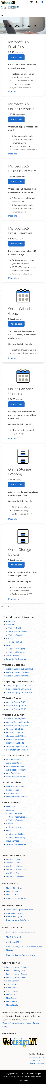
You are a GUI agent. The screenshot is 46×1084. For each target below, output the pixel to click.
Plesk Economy (12, 998)
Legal (29, 1023)
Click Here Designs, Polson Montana (20, 932)
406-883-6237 (38, 1060)
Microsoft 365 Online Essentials (21, 106)
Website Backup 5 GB (15, 702)
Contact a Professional (16, 659)
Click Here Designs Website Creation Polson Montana (24, 948)
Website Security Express (17, 725)
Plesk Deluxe (11, 1001)
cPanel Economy (12, 981)
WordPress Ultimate (15, 766)
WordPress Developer (16, 776)
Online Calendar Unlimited (20, 391)
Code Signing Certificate (16, 746)
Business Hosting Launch (16, 977)
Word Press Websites (17, 631)
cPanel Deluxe (12, 987)
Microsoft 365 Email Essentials (20, 230)
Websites (10, 624)
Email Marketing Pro (14, 916)
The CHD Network (13, 937)
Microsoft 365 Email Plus (18, 44)
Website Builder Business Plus (19, 669)
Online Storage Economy (19, 471)
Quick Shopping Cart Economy (19, 685)
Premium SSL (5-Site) (15, 739)
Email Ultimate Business (16, 796)
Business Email (12, 793)
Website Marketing (16, 652)
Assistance (10, 621)
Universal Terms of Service (13, 1023)
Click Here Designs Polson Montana (20, 955)
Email (8, 645)
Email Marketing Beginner (16, 913)
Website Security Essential (17, 722)
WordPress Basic (13, 759)
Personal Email (12, 790)
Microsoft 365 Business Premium (22, 168)
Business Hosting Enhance (17, 967)
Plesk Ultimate (12, 1005)
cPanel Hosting (15, 642)
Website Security (15, 635)
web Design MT (12, 942)
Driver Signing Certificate (17, 749)
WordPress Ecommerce (16, 770)
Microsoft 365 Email (17, 648)
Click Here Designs (10, 6)
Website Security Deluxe (16, 718)
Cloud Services (12, 655)
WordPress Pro (13, 773)
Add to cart (16, 57)
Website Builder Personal (17, 675)
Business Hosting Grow (15, 970)
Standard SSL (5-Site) (15, 732)
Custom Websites (36, 1057)
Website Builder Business (17, 672)
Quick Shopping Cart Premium (19, 692)
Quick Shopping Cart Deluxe (18, 689)
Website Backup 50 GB (16, 709)
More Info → (14, 91)
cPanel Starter (12, 984)
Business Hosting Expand (16, 974)
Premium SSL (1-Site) (15, 743)
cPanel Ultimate (12, 991)
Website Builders (15, 628)
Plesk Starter (11, 994)
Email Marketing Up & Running (18, 920)
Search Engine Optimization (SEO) (19, 909)
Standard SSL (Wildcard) (16, 736)
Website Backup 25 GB (16, 705)
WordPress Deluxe (14, 763)
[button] (4, 15)
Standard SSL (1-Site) (15, 729)
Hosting (9, 638)
